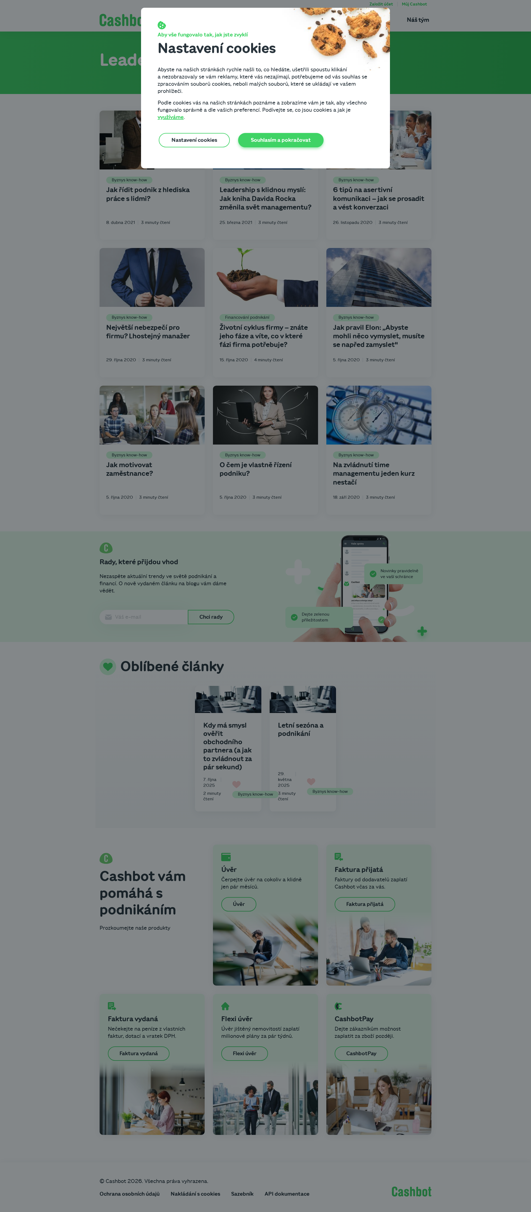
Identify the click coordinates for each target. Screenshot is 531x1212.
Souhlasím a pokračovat (281, 140)
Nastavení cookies (194, 140)
